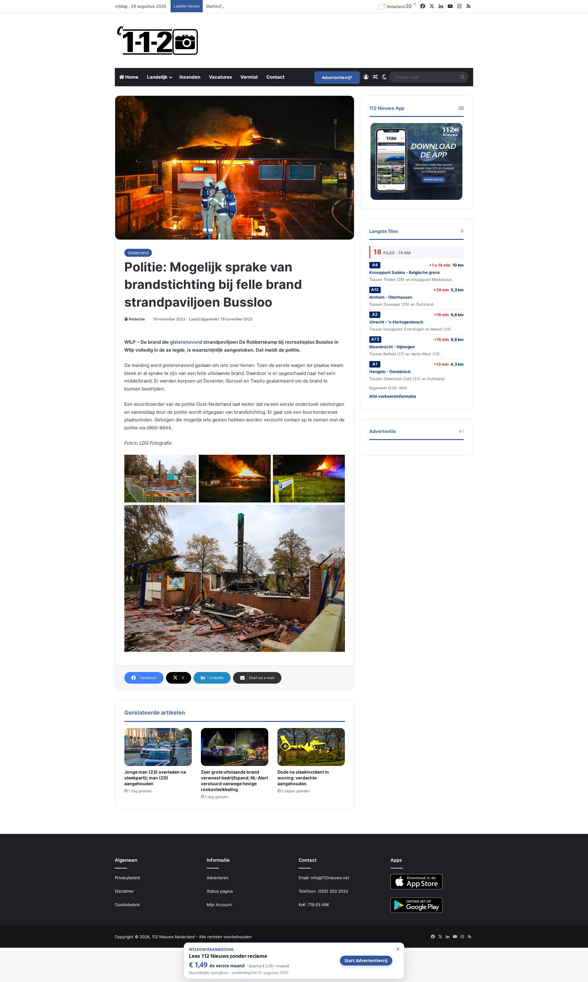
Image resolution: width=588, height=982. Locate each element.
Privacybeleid (127, 877)
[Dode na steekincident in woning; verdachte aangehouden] (311, 747)
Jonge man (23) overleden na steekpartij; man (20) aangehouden (155, 777)
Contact (275, 77)
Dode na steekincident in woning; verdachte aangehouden (303, 777)
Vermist (249, 77)
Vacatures (220, 77)
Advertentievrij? (337, 77)
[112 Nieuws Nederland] (158, 40)
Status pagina (220, 891)
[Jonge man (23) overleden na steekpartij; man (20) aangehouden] (158, 747)
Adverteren (217, 877)
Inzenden (189, 77)
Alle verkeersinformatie (392, 396)
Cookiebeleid (127, 904)
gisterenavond (186, 342)
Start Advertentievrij (366, 960)
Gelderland (138, 252)
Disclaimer (124, 891)
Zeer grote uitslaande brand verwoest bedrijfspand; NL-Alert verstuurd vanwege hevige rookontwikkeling (234, 780)
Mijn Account (219, 904)
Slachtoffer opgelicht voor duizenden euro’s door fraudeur (262, 6)
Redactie (137, 319)
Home (131, 77)
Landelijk (157, 77)
